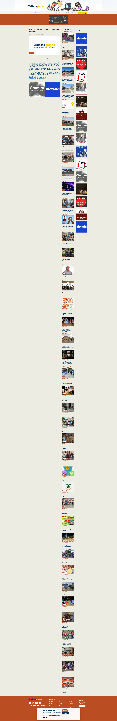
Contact (73, 12)
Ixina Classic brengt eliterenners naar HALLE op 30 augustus (67, 561)
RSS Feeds (68, 12)
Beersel (70, 701)
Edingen (51, 705)
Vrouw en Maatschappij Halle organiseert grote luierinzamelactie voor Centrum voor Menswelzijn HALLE (67, 312)
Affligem (51, 701)
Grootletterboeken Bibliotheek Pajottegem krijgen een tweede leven (67, 463)
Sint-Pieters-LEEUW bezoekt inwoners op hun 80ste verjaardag (67, 211)
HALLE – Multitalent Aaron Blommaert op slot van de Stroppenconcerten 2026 (67, 674)
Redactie (56, 12)
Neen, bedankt (65, 713)
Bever (50, 703)
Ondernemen (49, 12)
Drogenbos (71, 703)
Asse (60, 701)
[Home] (36, 7)
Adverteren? (62, 12)
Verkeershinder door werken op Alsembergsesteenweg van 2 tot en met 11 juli (68, 96)
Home (36, 12)
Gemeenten (52, 699)
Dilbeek (60, 703)
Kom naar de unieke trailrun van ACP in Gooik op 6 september (68, 495)
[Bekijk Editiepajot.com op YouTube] (36, 703)
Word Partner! (82, 705)
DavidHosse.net (81, 717)
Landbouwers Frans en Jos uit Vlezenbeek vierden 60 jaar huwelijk (67, 430)
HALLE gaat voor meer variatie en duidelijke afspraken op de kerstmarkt (67, 362)
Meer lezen (64, 49)
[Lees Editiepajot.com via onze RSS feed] (40, 703)
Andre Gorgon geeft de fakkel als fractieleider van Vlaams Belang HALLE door (67, 278)
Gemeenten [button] (41, 12)
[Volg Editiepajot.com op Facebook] (30, 703)
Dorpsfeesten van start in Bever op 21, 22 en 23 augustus (67, 479)
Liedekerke (61, 707)
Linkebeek (71, 707)
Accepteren (65, 710)
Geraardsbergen (62, 705)
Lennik (50, 707)
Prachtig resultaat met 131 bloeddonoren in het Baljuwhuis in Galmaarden (67, 609)
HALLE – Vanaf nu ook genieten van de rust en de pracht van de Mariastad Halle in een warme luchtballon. (67, 131)
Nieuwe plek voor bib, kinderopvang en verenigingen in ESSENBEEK (68, 346)
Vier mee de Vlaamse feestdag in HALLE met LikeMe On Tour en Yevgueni (67, 244)
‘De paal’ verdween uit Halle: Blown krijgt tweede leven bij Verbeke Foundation (68, 545)
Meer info (45, 717)
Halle (33, 27)
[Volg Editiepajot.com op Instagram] (33, 703)
